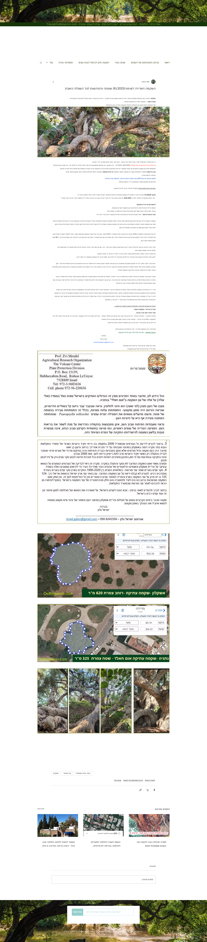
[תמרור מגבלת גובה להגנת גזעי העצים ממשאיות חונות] (149, 825)
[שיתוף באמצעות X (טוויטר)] (147, 790)
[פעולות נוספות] (53, 81)
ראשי (167, 62)
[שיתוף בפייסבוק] (154, 790)
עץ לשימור (67, 773)
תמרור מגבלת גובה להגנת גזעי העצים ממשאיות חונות (151, 844)
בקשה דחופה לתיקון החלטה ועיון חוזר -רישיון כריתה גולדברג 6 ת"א (58, 844)
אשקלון (56, 773)
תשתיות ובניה (66, 62)
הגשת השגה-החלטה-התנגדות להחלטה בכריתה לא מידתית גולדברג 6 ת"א (105, 844)
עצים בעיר (120, 62)
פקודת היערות (150, 780)
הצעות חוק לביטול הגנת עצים (93, 62)
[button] (41, 62)
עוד (51, 62)
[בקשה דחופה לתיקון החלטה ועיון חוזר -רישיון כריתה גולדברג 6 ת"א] (57, 825)
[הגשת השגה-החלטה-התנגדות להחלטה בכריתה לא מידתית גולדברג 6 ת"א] (103, 825)
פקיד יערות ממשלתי (83, 773)
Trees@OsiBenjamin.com (62, 24)
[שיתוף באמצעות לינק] (140, 790)
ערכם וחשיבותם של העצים (145, 62)
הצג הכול (40, 809)
